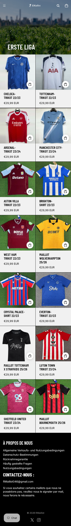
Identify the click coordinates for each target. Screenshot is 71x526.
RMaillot (40, 512)
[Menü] (4, 5)
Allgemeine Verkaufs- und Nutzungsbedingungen (33, 450)
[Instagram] (39, 520)
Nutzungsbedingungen (17, 468)
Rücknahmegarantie (15, 459)
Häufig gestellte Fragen (17, 463)
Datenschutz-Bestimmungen (20, 454)
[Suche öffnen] (58, 6)
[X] (32, 520)
